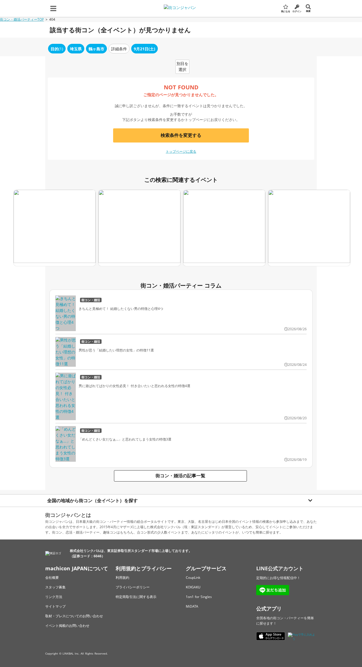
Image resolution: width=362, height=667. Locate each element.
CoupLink (193, 577)
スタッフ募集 (55, 587)
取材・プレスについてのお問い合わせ (74, 616)
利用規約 (122, 577)
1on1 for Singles (199, 596)
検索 (308, 10)
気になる (285, 11)
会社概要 (52, 577)
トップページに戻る (181, 151)
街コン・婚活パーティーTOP (22, 19)
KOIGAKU (193, 587)
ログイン (296, 11)
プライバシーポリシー (133, 587)
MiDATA (192, 606)
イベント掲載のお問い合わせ (67, 625)
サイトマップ (55, 606)
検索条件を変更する (181, 135)
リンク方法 (53, 596)
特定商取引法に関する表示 (136, 596)
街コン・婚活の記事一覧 (180, 475)
